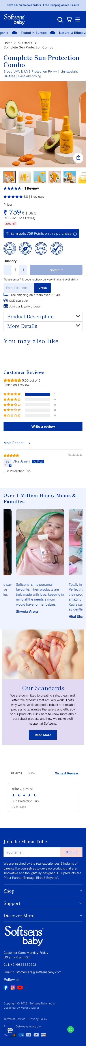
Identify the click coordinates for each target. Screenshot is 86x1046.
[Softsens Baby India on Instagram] (12, 987)
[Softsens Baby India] (15, 19)
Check (43, 287)
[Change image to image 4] (55, 177)
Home (8, 43)
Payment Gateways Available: (22, 1026)
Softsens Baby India (42, 1003)
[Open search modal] (60, 19)
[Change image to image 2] (25, 177)
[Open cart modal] (68, 19)
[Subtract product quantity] (7, 270)
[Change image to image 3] (40, 177)
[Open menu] (77, 19)
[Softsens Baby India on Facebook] (5, 987)
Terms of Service (14, 1019)
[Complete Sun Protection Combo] (43, 124)
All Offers (25, 43)
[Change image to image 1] (10, 177)
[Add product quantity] (23, 270)
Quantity (10, 261)
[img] (11, 455)
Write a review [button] (43, 426)
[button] (13, 196)
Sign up (71, 852)
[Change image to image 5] (70, 177)
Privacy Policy (38, 1019)
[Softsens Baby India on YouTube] (19, 988)
